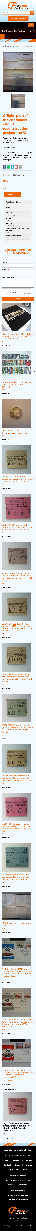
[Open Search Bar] (34, 31)
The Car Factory (18, 1191)
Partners (28, 1165)
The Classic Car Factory (13, 31)
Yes (8, 233)
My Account (14, 1169)
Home (3, 45)
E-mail (5, 269)
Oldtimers (16, 1161)
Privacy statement (18, 1176)
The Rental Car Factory (18, 1199)
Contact (7, 1165)
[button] (5, 101)
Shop (6, 1161)
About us (28, 1161)
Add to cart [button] (7, 345)
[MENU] (2, 36)
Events (18, 1165)
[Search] (32, 13)
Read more (6, 536)
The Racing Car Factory (18, 1195)
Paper (8, 220)
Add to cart (12, 194)
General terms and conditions (18, 1180)
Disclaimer (11, 1184)
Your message (8, 277)
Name (4, 262)
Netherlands (10, 226)
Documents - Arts (12, 45)
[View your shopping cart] (30, 31)
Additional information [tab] (15, 202)
